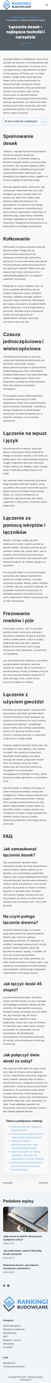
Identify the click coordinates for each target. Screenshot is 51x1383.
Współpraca (9, 1363)
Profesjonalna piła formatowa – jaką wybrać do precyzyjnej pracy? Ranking (27, 1166)
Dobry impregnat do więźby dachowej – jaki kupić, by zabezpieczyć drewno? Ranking (27, 1155)
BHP (5, 1336)
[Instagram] (8, 1286)
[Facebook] (4, 1286)
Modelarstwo (10, 1333)
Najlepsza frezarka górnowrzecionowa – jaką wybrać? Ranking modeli (24, 1144)
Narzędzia (8, 1343)
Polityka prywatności (14, 1366)
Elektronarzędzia (12, 1325)
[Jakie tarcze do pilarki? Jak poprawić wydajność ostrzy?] (25, 1219)
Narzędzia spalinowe (14, 1329)
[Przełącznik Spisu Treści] (42, 121)
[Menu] (47, 5)
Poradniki (8, 1347)
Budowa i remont (12, 1340)
